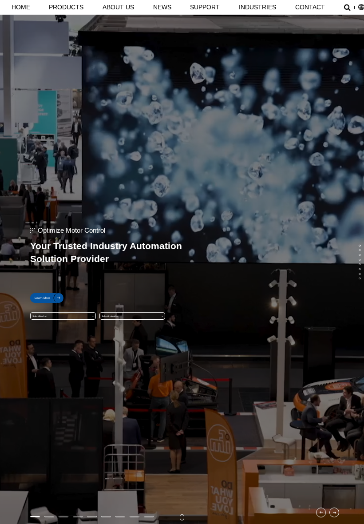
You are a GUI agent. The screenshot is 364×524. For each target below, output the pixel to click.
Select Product (39, 316)
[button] (321, 512)
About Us (118, 7)
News (162, 7)
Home (21, 7)
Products (66, 7)
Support (205, 7)
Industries (257, 7)
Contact (310, 7)
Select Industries (110, 316)
